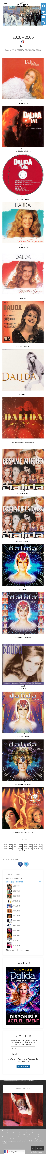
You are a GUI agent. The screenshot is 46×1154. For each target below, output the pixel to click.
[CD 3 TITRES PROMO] (23, 712)
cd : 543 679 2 (23, 394)
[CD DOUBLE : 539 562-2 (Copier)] (23, 807)
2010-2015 (37, 848)
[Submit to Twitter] (26, 864)
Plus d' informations (36, 1152)
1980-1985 (17, 846)
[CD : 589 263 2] (23, 564)
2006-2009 (27, 848)
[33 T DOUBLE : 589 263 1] (23, 612)
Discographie (23, 1089)
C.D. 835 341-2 (23, 247)
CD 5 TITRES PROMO (23, 199)
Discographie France (14, 881)
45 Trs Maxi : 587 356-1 (23, 784)
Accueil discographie (14, 878)
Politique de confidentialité (27, 1060)
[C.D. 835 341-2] (23, 222)
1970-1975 (37, 844)
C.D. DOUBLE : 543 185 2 (23, 151)
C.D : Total (23, 688)
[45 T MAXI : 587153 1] (23, 469)
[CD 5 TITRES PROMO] (23, 174)
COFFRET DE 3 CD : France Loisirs (23, 442)
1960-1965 (17, 844)
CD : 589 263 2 (23, 589)
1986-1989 (27, 846)
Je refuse (39, 1148)
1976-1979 (7, 846)
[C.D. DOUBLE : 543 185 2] (23, 126)
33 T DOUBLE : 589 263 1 (23, 637)
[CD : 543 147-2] (23, 78)
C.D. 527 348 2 (23, 298)
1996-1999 (7, 848)
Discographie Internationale (17, 950)
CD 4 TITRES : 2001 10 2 (23, 346)
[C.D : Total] (23, 664)
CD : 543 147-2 (23, 103)
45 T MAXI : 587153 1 (23, 493)
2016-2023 (23, 850)
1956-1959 (7, 844)
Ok (33, 1148)
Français (12, 1151)
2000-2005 (17, 848)
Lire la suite (23, 1113)
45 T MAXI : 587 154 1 (23, 541)
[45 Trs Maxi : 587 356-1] (23, 760)
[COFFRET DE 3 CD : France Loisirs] (23, 417)
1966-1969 (27, 844)
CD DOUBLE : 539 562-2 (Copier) (23, 832)
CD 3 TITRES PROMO (23, 736)
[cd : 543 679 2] (23, 369)
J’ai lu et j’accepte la (24, 1060)
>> (26, 839)
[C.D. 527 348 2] (23, 274)
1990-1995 (37, 846)
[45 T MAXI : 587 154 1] (23, 517)
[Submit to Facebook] (20, 864)
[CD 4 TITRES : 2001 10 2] (23, 321)
